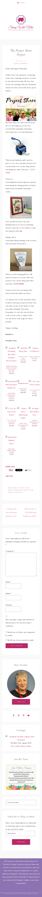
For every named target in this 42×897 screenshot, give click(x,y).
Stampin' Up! (18, 492)
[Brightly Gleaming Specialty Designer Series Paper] (11, 361)
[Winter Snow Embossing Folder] (23, 418)
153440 (12, 398)
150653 (23, 360)
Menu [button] (22, 2)
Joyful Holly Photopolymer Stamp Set (11, 395)
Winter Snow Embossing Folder (23, 424)
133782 (34, 393)
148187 (23, 390)
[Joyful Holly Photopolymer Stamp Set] (11, 388)
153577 (23, 426)
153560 (35, 423)
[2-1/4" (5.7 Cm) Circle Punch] (11, 415)
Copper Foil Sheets (34, 356)
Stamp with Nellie (21, 22)
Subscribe (21, 842)
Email (8, 593)
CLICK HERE (24, 228)
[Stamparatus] (23, 383)
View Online (15, 746)
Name (8, 582)
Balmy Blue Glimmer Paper (11, 449)
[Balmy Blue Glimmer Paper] (11, 443)
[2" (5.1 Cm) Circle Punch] (34, 385)
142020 (34, 358)
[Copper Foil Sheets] (34, 351)
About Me (21, 701)
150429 (11, 371)
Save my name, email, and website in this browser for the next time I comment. (20, 623)
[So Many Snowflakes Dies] (34, 415)
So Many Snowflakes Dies (34, 421)
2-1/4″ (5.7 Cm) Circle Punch (11, 421)
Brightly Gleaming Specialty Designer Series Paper (11, 367)
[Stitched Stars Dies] (23, 351)
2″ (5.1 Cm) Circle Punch (34, 391)
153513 (11, 452)
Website (9, 605)
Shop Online (26, 746)
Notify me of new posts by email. (21, 640)
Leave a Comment (21, 63)
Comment (10, 551)
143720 (12, 423)
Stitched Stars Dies (23, 357)
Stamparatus (23, 388)
